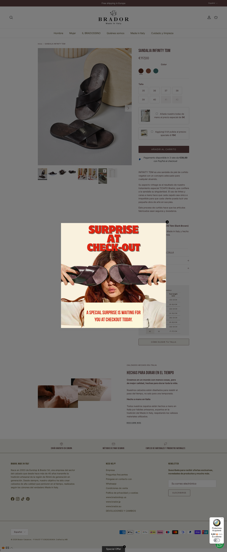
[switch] (217, 540)
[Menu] (222, 519)
